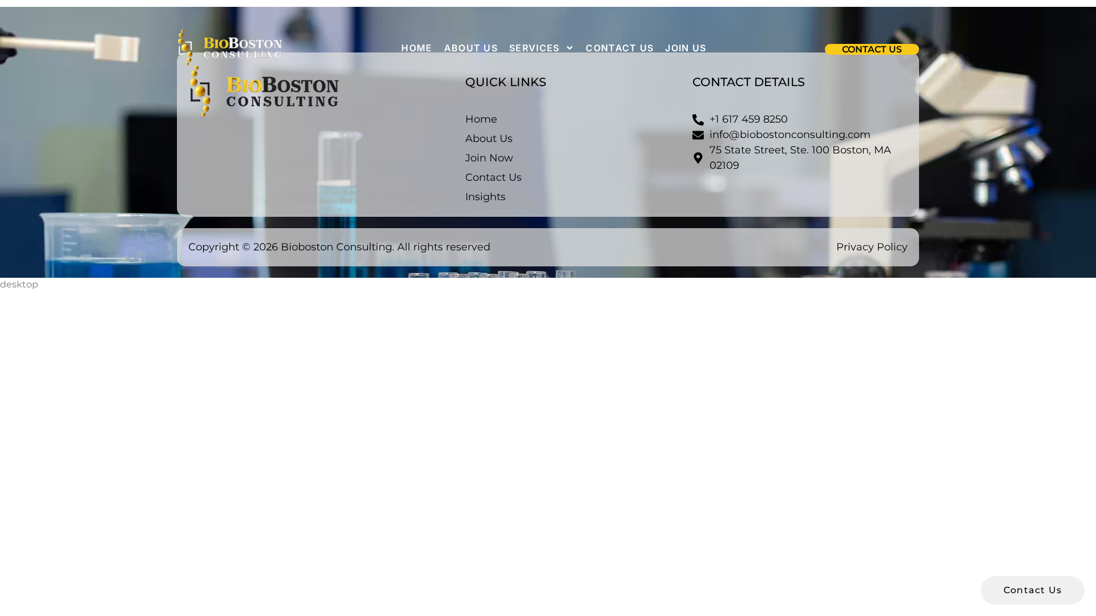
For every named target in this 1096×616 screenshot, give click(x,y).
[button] (872, 49)
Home (416, 48)
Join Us (685, 48)
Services (534, 48)
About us (471, 48)
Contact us (620, 48)
